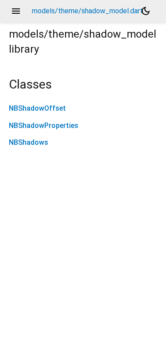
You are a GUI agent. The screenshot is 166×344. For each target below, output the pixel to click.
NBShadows (28, 142)
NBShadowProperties (43, 125)
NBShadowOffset (37, 108)
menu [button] (16, 11)
